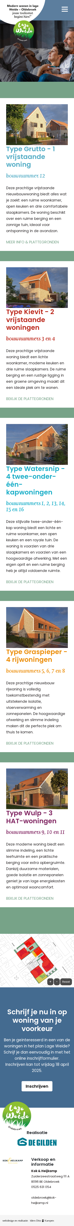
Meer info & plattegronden (32, 242)
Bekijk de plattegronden (29, 398)
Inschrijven (37, 1086)
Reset (66, 982)
